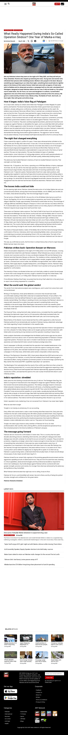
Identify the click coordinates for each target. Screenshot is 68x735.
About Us (38, 695)
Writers (38, 697)
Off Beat (22, 719)
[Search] (8, 4)
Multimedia (23, 711)
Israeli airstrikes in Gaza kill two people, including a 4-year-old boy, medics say (41, 645)
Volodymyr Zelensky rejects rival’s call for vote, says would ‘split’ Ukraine (57, 645)
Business (7, 716)
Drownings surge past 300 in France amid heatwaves (40, 661)
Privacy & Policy (40, 702)
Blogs (22, 721)
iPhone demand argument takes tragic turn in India (10, 661)
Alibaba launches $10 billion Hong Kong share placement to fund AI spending (29, 564)
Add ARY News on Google (57, 40)
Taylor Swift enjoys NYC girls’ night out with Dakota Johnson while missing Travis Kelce (33, 544)
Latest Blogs (18, 30)
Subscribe (49, 677)
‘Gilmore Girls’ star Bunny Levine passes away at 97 (21, 559)
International (9, 30)
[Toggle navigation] (5, 4)
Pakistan (7, 711)
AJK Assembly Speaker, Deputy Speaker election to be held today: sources (28, 549)
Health (7, 723)
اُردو (62, 4)
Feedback (38, 690)
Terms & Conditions (41, 699)
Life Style (7, 721)
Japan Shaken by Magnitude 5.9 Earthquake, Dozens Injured (25, 645)
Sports (22, 716)
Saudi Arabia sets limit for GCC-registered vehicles (56, 661)
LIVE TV (57, 4)
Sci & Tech (8, 719)
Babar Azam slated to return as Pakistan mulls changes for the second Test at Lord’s (32, 554)
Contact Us (39, 692)
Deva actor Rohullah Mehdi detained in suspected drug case (25, 533)
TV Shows (23, 714)
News (8, 489)
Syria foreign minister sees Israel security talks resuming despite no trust (26, 662)
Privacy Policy (48, 682)
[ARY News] (34, 3)
